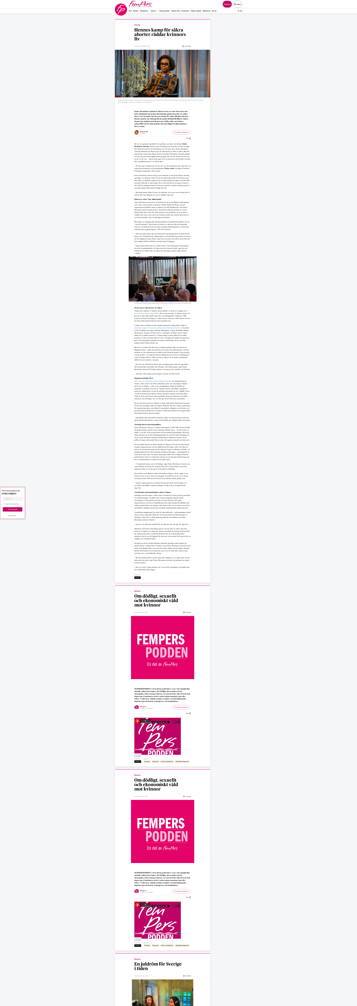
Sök (241, 11)
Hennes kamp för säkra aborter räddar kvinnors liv (160, 34)
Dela (187, 138)
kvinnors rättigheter (167, 761)
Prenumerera (227, 4)
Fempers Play (175, 11)
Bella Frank (144, 131)
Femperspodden (164, 11)
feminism (147, 761)
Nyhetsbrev (206, 11)
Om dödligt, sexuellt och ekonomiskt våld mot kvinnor (156, 600)
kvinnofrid (155, 761)
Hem (130, 11)
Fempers (143, 706)
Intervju (137, 25)
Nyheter (135, 11)
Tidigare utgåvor (195, 11)
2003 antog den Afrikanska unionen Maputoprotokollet (152, 381)
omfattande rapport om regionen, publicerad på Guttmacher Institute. (157, 328)
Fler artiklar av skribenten (181, 132)
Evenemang (185, 11)
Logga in (238, 4)
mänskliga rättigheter (182, 761)
